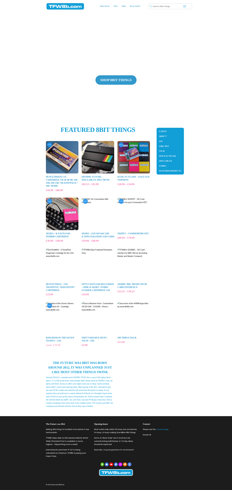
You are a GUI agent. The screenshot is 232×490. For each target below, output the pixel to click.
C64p (52, 381)
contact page (162, 429)
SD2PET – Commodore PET (133, 233)
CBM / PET (164, 146)
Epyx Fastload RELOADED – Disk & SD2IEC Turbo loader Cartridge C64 (98, 287)
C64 (160, 141)
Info (116, 6)
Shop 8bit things (116, 80)
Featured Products (170, 171)
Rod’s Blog (105, 6)
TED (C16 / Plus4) (167, 156)
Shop (124, 6)
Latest (163, 131)
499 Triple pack (126, 337)
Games (162, 166)
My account (135, 6)
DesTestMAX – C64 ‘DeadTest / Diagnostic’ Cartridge (60, 287)
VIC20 (162, 151)
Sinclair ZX (165, 161)
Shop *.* (163, 136)
